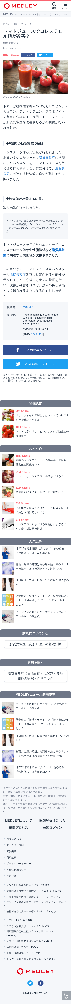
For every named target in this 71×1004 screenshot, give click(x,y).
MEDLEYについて (18, 820)
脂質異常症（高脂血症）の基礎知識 (35, 644)
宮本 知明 (28, 307)
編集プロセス (18, 827)
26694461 (37, 334)
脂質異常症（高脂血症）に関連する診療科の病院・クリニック (35, 676)
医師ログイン (52, 827)
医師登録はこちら (52, 820)
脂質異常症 (47, 157)
